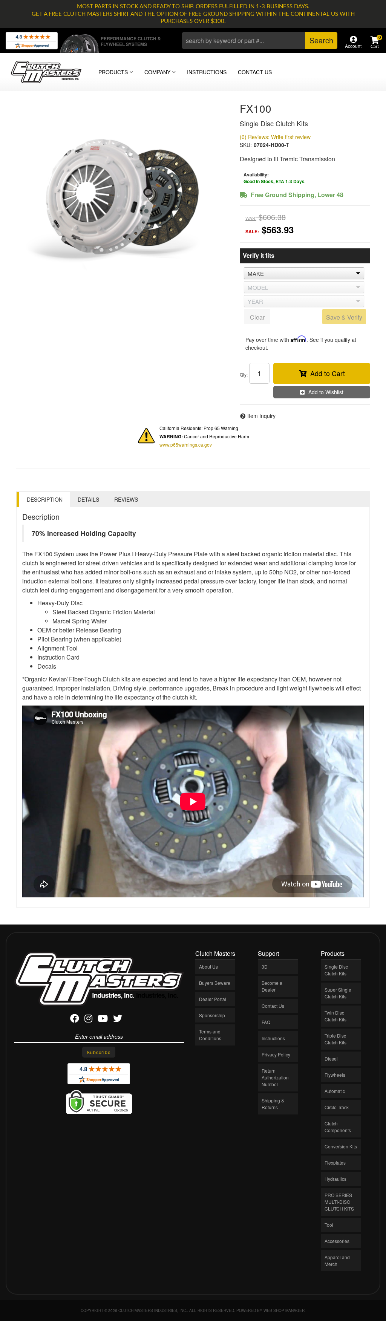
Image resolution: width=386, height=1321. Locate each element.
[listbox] (304, 273)
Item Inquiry (261, 415)
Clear (257, 317)
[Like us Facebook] (74, 1019)
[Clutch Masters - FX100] (122, 197)
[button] (259, 40)
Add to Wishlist (325, 392)
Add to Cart (327, 373)
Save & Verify (344, 317)
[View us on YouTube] (103, 1019)
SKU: (246, 144)
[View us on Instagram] (88, 1019)
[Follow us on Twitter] (117, 1019)
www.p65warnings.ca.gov (185, 444)
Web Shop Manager (284, 1310)
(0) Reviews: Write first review (275, 137)
